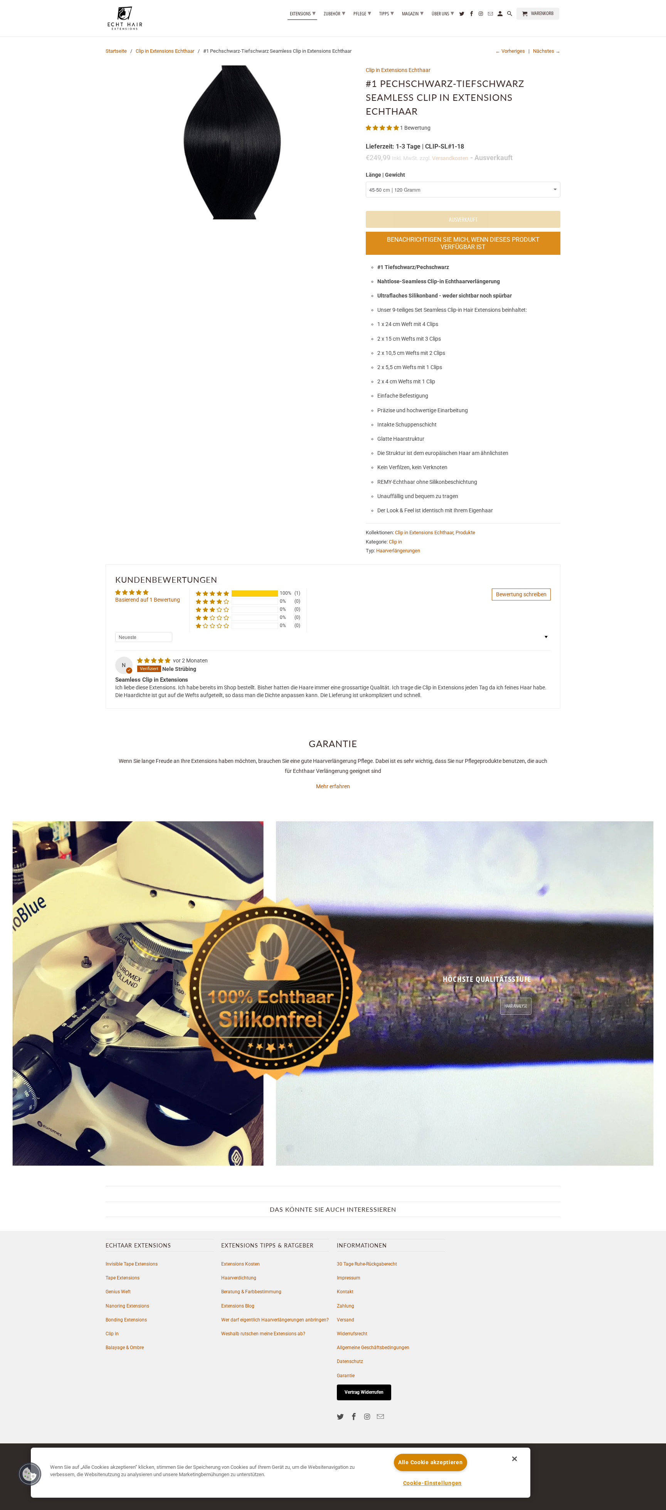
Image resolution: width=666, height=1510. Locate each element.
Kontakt (345, 1291)
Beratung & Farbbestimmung (251, 1291)
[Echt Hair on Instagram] (368, 1417)
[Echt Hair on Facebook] (354, 1417)
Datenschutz (350, 1361)
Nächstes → (546, 51)
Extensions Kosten (240, 1264)
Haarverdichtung (238, 1278)
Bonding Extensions (126, 1320)
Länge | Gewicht (385, 175)
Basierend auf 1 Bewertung (147, 600)
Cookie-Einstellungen (432, 1483)
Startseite (116, 51)
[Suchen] (510, 15)
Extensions (303, 12)
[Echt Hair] (125, 18)
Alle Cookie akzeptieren (430, 1462)
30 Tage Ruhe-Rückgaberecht (367, 1264)
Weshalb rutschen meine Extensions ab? (263, 1333)
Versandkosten (450, 158)
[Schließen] (514, 1458)
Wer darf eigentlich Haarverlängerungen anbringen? (275, 1320)
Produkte (465, 532)
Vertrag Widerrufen (364, 1392)
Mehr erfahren (333, 786)
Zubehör (334, 12)
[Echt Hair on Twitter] (341, 1417)
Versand (345, 1320)
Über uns (443, 12)
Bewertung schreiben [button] (521, 594)
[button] (383, 128)
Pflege (362, 12)
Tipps (386, 12)
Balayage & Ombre (125, 1347)
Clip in (395, 542)
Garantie (346, 1375)
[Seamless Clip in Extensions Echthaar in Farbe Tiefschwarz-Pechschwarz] (232, 142)
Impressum (348, 1278)
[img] (154, 660)
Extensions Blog (237, 1306)
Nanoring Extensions (127, 1306)
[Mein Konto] (501, 15)
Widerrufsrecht (352, 1333)
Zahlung (345, 1306)
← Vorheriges (510, 51)
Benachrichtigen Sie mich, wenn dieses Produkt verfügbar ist (463, 243)
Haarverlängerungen (398, 550)
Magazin (413, 12)
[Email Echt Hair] (381, 1417)
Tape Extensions (123, 1278)
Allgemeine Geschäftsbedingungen (373, 1347)
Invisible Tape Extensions (132, 1264)
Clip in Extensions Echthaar (165, 51)
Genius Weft (118, 1291)
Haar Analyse (516, 1006)
